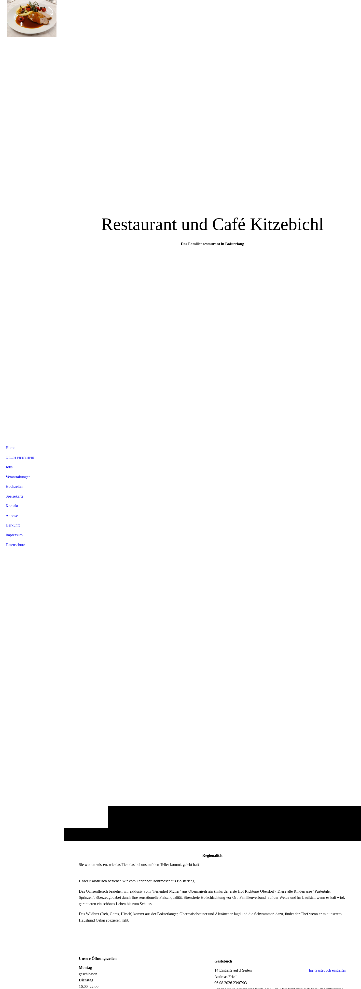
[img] (32, 18)
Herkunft (13, 525)
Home (10, 448)
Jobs (9, 467)
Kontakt (12, 506)
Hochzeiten (14, 486)
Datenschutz (15, 545)
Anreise (12, 516)
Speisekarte (14, 496)
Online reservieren (20, 457)
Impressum (14, 535)
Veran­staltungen (18, 477)
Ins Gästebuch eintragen (327, 970)
